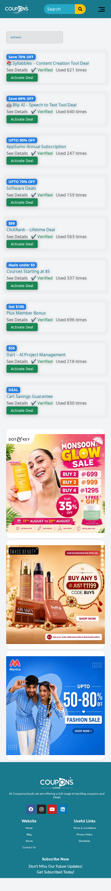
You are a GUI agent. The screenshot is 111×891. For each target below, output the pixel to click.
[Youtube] (52, 809)
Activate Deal (22, 77)
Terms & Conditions (84, 828)
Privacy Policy (84, 834)
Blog (29, 834)
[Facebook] (31, 809)
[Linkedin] (62, 809)
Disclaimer (84, 841)
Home (29, 828)
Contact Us (29, 847)
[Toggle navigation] (101, 9)
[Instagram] (41, 809)
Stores (29, 841)
